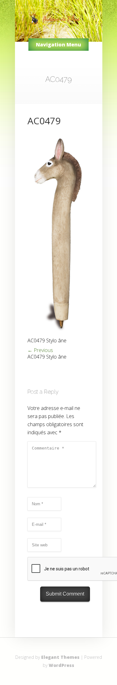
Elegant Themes (60, 657)
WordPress (61, 665)
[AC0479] (58, 334)
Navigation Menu (58, 44)
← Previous (40, 350)
